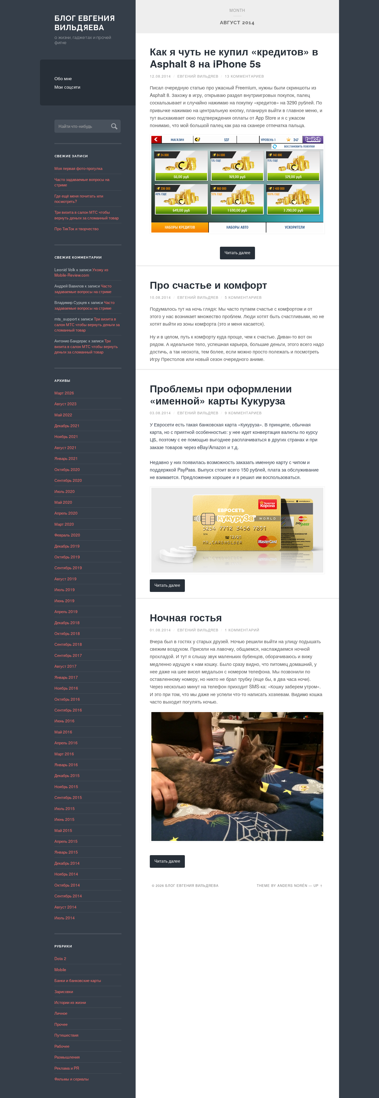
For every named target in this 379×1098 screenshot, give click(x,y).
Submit (113, 125)
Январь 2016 (66, 764)
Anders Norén (292, 885)
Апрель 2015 (66, 841)
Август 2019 (65, 578)
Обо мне (63, 78)
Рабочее (61, 1046)
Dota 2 (60, 958)
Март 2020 (64, 524)
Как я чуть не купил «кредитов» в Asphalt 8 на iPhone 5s (234, 57)
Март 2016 (64, 753)
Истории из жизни (70, 1002)
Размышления (67, 1057)
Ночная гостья (186, 617)
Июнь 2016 (64, 720)
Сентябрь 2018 (68, 644)
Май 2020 (63, 502)
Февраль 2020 (67, 535)
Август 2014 (65, 907)
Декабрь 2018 (67, 622)
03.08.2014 (160, 412)
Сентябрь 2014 (68, 895)
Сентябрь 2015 (68, 797)
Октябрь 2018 (67, 633)
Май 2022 (63, 414)
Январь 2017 (66, 677)
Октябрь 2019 (67, 556)
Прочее (61, 1024)
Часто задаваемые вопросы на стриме (81, 181)
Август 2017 (65, 666)
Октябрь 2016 (67, 699)
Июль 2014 (64, 917)
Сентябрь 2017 (68, 655)
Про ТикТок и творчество (76, 228)
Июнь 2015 (64, 819)
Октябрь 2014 (67, 885)
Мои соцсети (67, 87)
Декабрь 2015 (67, 775)
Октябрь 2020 (67, 469)
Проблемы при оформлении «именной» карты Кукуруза (221, 394)
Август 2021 (65, 447)
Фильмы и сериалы (71, 1079)
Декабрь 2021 (67, 425)
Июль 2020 (64, 491)
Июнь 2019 (64, 600)
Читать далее (237, 252)
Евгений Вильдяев (197, 76)
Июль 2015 (64, 808)
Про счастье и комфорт (208, 284)
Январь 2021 (66, 458)
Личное (60, 1013)
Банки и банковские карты (77, 980)
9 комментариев (243, 412)
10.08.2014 (160, 297)
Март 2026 (64, 392)
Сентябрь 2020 (68, 480)
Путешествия (66, 1035)
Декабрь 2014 (67, 863)
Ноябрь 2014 (66, 874)
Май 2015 (63, 830)
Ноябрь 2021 (66, 436)
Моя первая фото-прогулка (78, 168)
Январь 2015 (66, 852)
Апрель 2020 (66, 513)
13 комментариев (244, 76)
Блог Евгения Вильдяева (84, 23)
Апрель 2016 (66, 742)
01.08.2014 (160, 629)
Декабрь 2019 (67, 546)
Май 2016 (63, 731)
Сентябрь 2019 (68, 567)
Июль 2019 (64, 589)
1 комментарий (242, 629)
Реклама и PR (66, 1068)
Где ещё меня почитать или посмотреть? (78, 198)
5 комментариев (243, 297)
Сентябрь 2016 (68, 710)
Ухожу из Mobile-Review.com (81, 272)
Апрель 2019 (66, 611)
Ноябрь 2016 (66, 688)
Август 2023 (65, 403)
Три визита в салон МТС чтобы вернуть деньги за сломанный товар (86, 214)
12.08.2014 (160, 76)
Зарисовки (63, 991)
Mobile (60, 969)
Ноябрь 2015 (66, 786)
